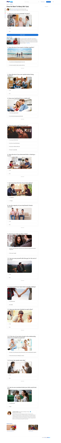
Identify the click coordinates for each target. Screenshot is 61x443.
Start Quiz (22, 34)
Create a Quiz (48, 1)
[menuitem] (42, 2)
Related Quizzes (9, 423)
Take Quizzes (42, 1)
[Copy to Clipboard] (5, 16)
